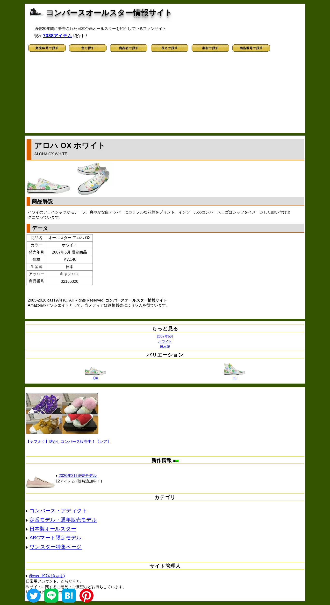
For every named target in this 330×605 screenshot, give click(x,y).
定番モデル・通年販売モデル (63, 519)
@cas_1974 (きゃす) (47, 576)
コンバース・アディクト (58, 510)
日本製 (165, 347)
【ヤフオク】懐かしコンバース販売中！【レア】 (68, 442)
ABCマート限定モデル (55, 537)
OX (95, 378)
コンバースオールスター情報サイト (109, 12)
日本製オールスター (52, 528)
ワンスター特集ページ (55, 547)
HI (235, 378)
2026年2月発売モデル (77, 476)
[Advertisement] (165, 94)
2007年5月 (165, 336)
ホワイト (165, 342)
